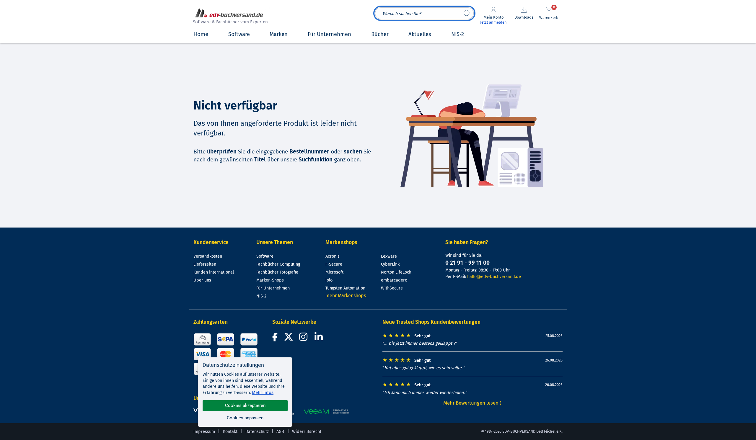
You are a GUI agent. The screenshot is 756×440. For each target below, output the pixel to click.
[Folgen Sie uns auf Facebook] (275, 338)
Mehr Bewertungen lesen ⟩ (472, 403)
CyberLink (390, 264)
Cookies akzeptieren (245, 405)
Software (264, 256)
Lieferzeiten (204, 264)
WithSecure (392, 288)
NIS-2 (261, 296)
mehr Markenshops (345, 295)
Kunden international (213, 272)
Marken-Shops (270, 280)
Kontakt (230, 431)
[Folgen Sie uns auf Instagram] (304, 338)
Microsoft (334, 272)
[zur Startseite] (229, 16)
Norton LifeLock (396, 272)
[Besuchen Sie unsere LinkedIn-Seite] (320, 338)
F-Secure (333, 264)
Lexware (389, 256)
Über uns (202, 280)
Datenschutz (257, 431)
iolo (329, 280)
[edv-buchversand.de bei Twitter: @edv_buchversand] (288, 338)
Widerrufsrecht (306, 431)
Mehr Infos (262, 392)
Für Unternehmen (273, 288)
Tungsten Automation (345, 288)
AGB (280, 431)
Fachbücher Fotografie (277, 272)
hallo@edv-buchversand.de (494, 276)
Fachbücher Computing (278, 264)
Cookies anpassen (245, 418)
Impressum (204, 431)
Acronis (332, 256)
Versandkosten (207, 256)
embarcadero (394, 280)
